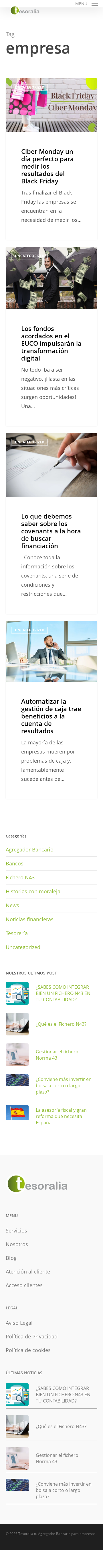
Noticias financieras (30, 919)
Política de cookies (28, 1350)
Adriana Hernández (33, 85)
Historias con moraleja (33, 891)
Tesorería (17, 933)
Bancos (14, 863)
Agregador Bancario (30, 849)
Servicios (16, 1230)
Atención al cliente (28, 1271)
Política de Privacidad (32, 1336)
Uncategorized (23, 947)
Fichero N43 (20, 877)
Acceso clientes (24, 1285)
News (12, 905)
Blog (11, 1257)
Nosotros (17, 1244)
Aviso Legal (19, 1322)
